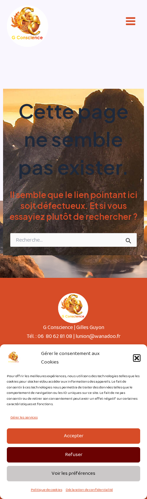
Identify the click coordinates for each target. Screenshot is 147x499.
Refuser (73, 455)
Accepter (73, 436)
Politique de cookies (46, 490)
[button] (136, 358)
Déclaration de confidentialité (89, 490)
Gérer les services (24, 417)
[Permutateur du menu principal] (130, 21)
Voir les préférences (73, 473)
